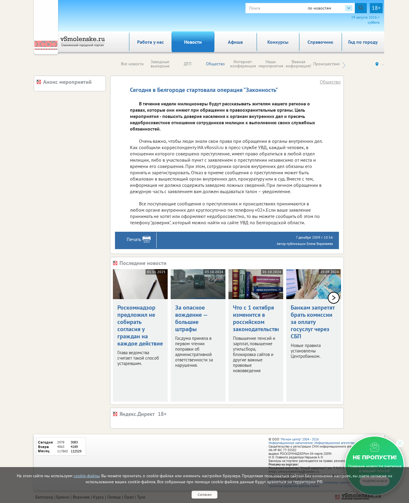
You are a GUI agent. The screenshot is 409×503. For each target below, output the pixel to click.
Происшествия (326, 63)
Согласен (204, 494)
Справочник (320, 42)
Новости (193, 42)
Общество (215, 63)
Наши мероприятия (270, 64)
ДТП (187, 63)
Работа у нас (150, 42)
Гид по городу (363, 42)
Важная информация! (298, 64)
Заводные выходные (160, 64)
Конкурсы (277, 42)
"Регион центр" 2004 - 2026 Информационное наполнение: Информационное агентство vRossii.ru (319, 441)
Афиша (235, 42)
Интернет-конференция (243, 64)
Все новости (132, 63)
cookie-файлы (86, 475)
